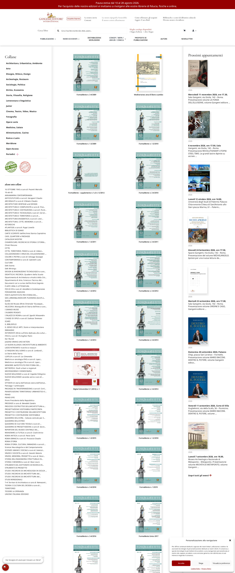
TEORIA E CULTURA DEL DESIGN (22, 486)
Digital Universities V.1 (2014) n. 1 (86, 389)
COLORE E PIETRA (24, 257)
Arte (8, 68)
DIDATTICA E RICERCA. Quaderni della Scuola (24, 274)
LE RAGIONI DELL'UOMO (23, 351)
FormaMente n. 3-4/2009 (86, 94)
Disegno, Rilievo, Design (18, 74)
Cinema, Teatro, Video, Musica (21, 111)
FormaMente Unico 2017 (148, 536)
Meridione (11, 143)
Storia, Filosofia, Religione (19, 95)
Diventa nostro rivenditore (173, 20)
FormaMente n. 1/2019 (149, 487)
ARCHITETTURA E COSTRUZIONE (25, 211)
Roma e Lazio (13, 138)
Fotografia (11, 116)
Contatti (87, 20)
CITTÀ (7, 248)
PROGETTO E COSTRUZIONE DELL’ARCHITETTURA (25, 412)
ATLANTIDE (19, 227)
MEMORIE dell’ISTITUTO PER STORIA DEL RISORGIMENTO (22, 366)
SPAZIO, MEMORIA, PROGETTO (24, 457)
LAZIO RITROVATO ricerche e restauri (20, 347)
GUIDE (7, 301)
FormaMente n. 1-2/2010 (148, 144)
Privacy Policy (206, 569)
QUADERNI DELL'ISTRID (15, 421)
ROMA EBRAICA (23, 438)
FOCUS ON (25, 289)
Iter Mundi (9, 339)
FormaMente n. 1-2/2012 (86, 291)
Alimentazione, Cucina (17, 132)
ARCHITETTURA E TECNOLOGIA (25, 214)
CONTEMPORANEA (23, 260)
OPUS (7, 380)
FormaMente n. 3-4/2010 (148, 193)
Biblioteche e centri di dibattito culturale (179, 17)
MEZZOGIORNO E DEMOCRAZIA (18, 371)
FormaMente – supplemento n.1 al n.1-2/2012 (86, 193)
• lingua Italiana (136, 32)
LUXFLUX (18, 356)
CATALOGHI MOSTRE (13, 239)
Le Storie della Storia (13, 353)
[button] (230, 540)
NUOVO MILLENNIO (25, 374)
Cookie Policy (195, 569)
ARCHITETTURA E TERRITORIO (21, 217)
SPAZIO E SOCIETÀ (23, 453)
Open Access (12, 148)
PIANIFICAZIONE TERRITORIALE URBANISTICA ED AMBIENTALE (25, 392)
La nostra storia (90, 17)
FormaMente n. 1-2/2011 (86, 242)
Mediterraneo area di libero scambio (148, 94)
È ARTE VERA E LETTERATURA (17, 286)
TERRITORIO (10, 488)
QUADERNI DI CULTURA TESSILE (22, 425)
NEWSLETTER (187, 39)
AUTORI (164, 39)
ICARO (7, 321)
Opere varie (12, 122)
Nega (201, 563)
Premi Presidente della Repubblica (19, 400)
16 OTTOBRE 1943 (23, 189)
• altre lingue (148, 32)
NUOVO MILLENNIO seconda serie (23, 378)
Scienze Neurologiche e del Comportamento (23, 447)
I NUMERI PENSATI (13, 312)
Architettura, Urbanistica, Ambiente (24, 63)
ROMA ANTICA (20, 435)
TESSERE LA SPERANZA (14, 491)
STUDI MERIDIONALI (13, 479)
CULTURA (9, 262)
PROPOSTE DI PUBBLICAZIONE (141, 39)
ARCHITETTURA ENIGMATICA (23, 220)
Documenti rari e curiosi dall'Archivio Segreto (24, 283)
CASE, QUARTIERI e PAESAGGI (17, 236)
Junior (9, 106)
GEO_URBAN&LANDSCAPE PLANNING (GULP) (24, 299)
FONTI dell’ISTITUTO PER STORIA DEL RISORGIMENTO (20, 296)
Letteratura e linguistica (18, 100)
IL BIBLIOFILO (11, 324)
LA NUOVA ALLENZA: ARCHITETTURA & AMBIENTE (26, 345)
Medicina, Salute (14, 127)
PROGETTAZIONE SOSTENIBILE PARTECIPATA (23, 409)
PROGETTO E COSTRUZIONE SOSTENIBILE (22, 415)
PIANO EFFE (10, 397)
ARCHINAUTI (21, 201)
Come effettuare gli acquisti (146, 17)
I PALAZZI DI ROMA (25, 315)
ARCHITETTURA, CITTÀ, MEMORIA (23, 223)
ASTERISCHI (10, 224)
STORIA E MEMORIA (22, 462)
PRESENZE (20, 403)
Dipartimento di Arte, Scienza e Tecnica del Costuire (23, 281)
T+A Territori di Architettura (25, 483)
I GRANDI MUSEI (12, 309)
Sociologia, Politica (15, 84)
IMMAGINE (9, 330)
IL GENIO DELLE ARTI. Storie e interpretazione (24, 327)
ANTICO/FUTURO (23, 198)
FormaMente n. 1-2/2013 (86, 340)
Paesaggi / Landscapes (14, 385)
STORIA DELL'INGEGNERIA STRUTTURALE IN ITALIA (23, 460)
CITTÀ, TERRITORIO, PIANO (23, 252)
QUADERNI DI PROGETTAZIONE (24, 428)
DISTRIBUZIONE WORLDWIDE (94, 39)
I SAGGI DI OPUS (23, 318)
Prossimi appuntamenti (205, 55)
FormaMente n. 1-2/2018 (148, 438)
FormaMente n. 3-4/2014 (148, 389)
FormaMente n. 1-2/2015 (86, 438)
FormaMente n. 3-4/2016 (86, 536)
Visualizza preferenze (221, 563)
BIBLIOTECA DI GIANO (14, 230)
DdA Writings (10, 268)
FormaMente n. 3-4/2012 (148, 291)
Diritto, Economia (15, 90)
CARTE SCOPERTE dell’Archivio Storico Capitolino (25, 233)
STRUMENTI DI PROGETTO (16, 468)
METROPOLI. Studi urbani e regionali (20, 368)
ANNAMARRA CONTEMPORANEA (18, 195)
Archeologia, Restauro (17, 79)
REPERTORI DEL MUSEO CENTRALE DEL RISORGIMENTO (21, 431)
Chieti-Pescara (11, 245)
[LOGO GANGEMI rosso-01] (51, 10)
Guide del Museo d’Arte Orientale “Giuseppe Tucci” (23, 305)
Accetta (181, 563)
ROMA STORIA (11, 441)
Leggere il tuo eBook (142, 20)
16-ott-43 (8, 192)
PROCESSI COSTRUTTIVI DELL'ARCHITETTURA (24, 407)
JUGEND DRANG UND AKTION (17, 342)
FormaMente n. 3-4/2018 (86, 487)
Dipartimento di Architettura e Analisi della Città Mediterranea (25, 278)
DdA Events (9, 265)
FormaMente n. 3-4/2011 (148, 242)
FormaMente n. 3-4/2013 (148, 340)
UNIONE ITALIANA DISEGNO (17, 494)
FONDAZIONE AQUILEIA (15, 292)
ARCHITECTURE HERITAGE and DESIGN (21, 204)
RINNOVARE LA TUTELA (24, 432)
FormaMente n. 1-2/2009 (86, 144)
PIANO (7, 394)
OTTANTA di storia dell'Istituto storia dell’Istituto (25, 384)
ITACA (18, 336)
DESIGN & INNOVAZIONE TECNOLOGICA (24, 272)
